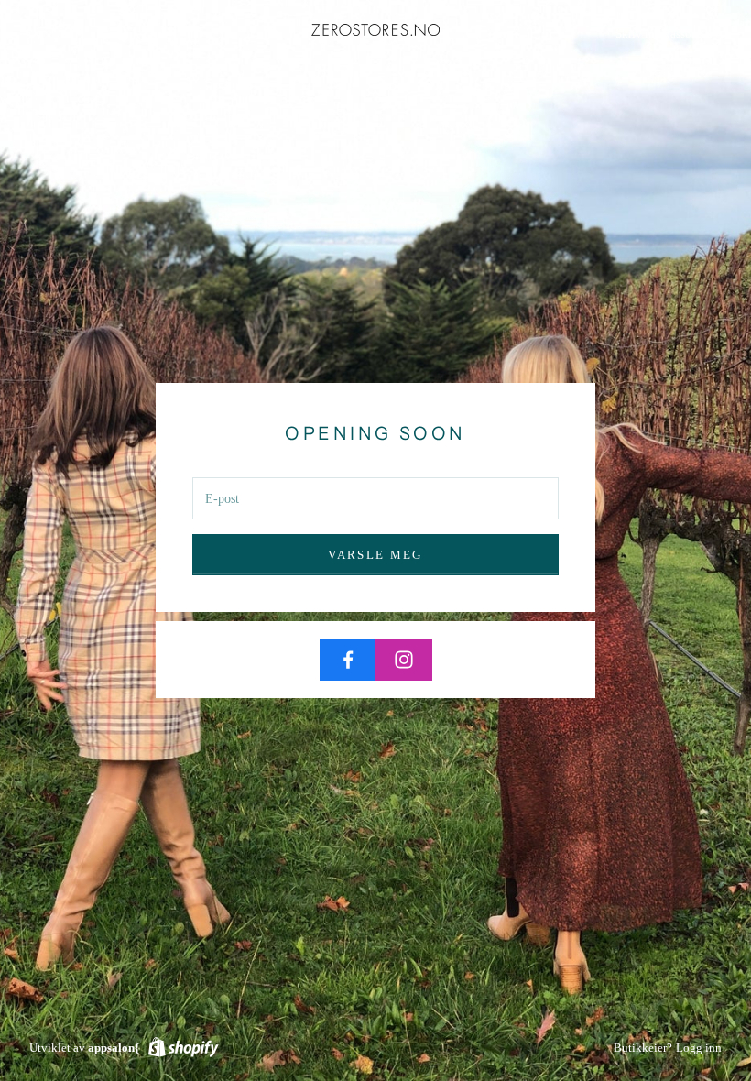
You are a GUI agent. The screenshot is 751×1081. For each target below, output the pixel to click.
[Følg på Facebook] (348, 659)
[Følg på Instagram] (403, 659)
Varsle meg (375, 555)
